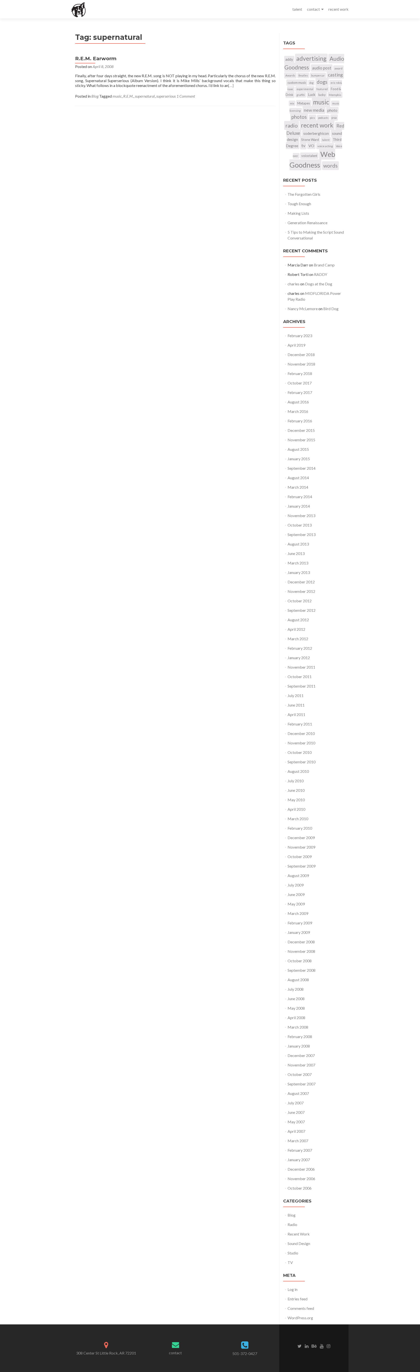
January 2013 (299, 572)
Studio (293, 1253)
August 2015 (298, 449)
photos (299, 117)
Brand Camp (324, 265)
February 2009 (300, 922)
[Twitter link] (300, 1345)
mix (292, 103)
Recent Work (299, 1234)
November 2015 (301, 439)
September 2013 (301, 534)
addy (289, 59)
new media (314, 110)
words (330, 165)
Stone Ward (310, 139)
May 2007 (296, 1121)
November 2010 (301, 743)
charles (293, 283)
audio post (321, 68)
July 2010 (296, 780)
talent (297, 9)
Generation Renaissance (307, 222)
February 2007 (300, 1150)
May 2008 (296, 1008)
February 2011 (300, 724)
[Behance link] (314, 1345)
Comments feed (301, 1308)
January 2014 (299, 506)
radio (291, 125)
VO (311, 145)
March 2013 (298, 563)
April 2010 (296, 809)
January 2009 (299, 932)
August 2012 (298, 619)
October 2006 (300, 1188)
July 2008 (296, 989)
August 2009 (298, 875)
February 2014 (300, 496)
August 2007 (298, 1093)
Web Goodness (312, 159)
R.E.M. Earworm (95, 58)
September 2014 (301, 468)
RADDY (320, 274)
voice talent (309, 156)
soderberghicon (316, 133)
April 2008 (296, 1017)
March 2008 (298, 1027)
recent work (338, 9)
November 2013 (301, 515)
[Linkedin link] (306, 1345)
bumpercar (318, 75)
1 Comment (185, 96)
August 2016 (298, 402)
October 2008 (300, 960)
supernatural (145, 96)
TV (290, 1262)
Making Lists (298, 213)
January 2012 (299, 657)
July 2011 (296, 695)
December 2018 (301, 354)
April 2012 (296, 629)
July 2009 (296, 885)
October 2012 (300, 600)
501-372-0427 (244, 1353)
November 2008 (301, 951)
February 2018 (300, 373)
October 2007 (300, 1074)
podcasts (323, 117)
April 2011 (296, 714)
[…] (231, 85)
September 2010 (301, 761)
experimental (305, 89)
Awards (290, 75)
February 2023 (300, 335)
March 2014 (298, 487)
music (117, 96)
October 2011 (300, 676)
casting (335, 74)
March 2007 (298, 1140)
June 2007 (296, 1112)
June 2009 (296, 894)
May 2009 (296, 904)
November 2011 (301, 667)
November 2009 (301, 847)
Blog (94, 96)
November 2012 (301, 591)
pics (312, 117)
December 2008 (301, 941)
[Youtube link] (322, 1345)
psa (334, 117)
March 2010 (298, 818)
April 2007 (296, 1131)
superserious (166, 96)
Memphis (335, 95)
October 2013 (300, 525)
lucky (322, 95)
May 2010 (296, 799)
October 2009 (300, 856)
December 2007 (301, 1055)
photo (332, 110)
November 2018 (301, 364)
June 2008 (296, 998)
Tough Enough (299, 203)
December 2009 (301, 837)
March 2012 (298, 638)
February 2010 (300, 828)
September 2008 (301, 970)
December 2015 (301, 430)
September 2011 (301, 686)
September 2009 (301, 866)
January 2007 (299, 1159)
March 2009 (298, 913)
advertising (311, 58)
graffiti (301, 94)
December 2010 (301, 733)
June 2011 (296, 705)
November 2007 (301, 1065)
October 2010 (300, 752)
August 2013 (298, 544)
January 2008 (299, 1046)
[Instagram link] (328, 1345)
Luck (311, 94)
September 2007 (301, 1084)
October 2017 (300, 383)
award (338, 68)
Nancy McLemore (303, 308)
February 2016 (300, 420)
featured (322, 89)
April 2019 (296, 345)
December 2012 (301, 581)
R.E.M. (128, 96)
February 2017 (300, 392)
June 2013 (296, 553)
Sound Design (299, 1243)
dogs (322, 82)
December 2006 (301, 1169)
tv (303, 145)
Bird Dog (331, 308)
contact (313, 9)
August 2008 (298, 979)
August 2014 (298, 477)
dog (311, 82)
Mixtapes (303, 103)
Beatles (303, 75)
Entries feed (297, 1298)
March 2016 (298, 411)
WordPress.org (300, 1317)
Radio (292, 1224)
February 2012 (300, 648)
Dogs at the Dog (318, 283)
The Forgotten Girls (304, 194)
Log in (293, 1289)
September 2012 (301, 610)
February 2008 (300, 1036)
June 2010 (296, 790)
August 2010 (298, 771)
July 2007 (296, 1102)
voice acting (325, 146)
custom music (297, 83)
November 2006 (301, 1178)
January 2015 (299, 458)
